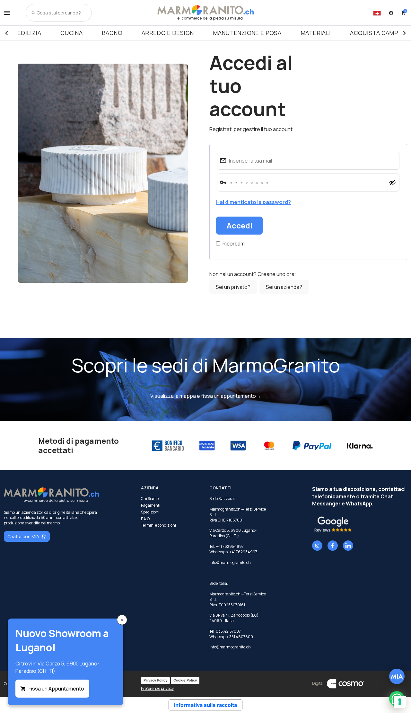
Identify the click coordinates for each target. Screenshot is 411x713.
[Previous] (6, 33)
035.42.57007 (228, 631)
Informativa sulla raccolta (205, 705)
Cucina (71, 33)
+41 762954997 (243, 552)
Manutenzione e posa (247, 33)
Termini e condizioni (158, 525)
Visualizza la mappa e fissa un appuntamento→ (205, 395)
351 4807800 (241, 636)
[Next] (404, 33)
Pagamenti (150, 505)
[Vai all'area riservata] (391, 12)
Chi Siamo (150, 498)
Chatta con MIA (23, 536)
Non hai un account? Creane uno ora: (252, 274)
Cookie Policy (185, 680)
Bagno (112, 33)
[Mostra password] (392, 182)
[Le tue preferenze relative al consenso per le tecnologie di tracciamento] (400, 702)
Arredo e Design (168, 33)
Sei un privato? (233, 286)
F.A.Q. (146, 518)
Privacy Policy (155, 680)
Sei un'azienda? (284, 286)
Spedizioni (150, 512)
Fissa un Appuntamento (56, 688)
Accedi (239, 225)
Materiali (316, 33)
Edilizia (29, 33)
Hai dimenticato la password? (253, 202)
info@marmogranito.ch (230, 562)
